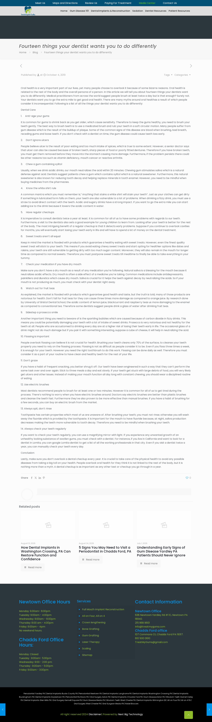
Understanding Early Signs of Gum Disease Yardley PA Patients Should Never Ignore (161, 551)
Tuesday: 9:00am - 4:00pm (35, 615)
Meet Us (40, 3)
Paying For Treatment (118, 3)
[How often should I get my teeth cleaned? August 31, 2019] (2, 709)
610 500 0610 (142, 638)
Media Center (147, 3)
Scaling (86, 648)
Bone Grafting (90, 629)
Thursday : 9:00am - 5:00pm (36, 666)
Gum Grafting (90, 635)
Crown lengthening (93, 622)
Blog (35, 52)
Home (22, 52)
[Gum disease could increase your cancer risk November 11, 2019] (209, 709)
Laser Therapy (91, 642)
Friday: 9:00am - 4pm (32, 626)
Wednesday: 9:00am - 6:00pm (37, 619)
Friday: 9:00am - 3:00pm (33, 670)
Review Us (91, 3)
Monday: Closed (28, 654)
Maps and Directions (65, 3)
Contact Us (170, 3)
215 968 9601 (142, 623)
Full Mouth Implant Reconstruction (103, 609)
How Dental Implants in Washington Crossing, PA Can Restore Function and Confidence (46, 553)
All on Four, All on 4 (93, 616)
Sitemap (87, 655)
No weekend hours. (30, 630)
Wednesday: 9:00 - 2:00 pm (35, 662)
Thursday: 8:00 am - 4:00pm (36, 623)
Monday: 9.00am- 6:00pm (34, 611)
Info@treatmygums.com (150, 626)
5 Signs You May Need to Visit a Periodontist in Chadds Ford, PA (105, 549)
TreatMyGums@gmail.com (151, 642)
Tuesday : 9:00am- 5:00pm (35, 658)
